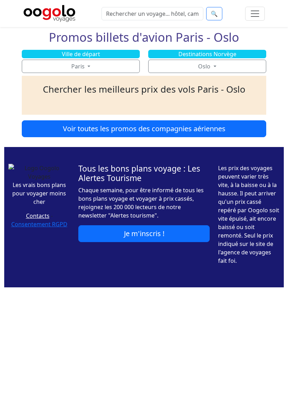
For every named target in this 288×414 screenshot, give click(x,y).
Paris (78, 66)
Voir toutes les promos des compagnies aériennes (144, 128)
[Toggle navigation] (255, 14)
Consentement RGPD (39, 224)
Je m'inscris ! (144, 233)
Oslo (205, 66)
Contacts (38, 216)
